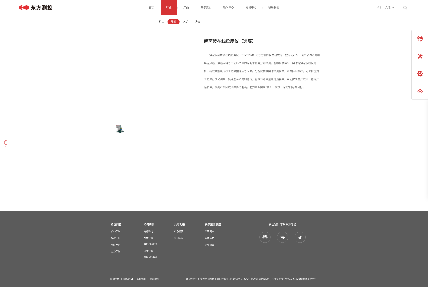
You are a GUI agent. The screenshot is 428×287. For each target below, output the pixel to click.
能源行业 (115, 238)
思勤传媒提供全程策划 (304, 279)
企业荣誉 (209, 245)
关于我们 (206, 7)
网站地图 (154, 279)
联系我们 (273, 7)
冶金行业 (115, 251)
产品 (186, 7)
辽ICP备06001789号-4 (281, 279)
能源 (173, 21)
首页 (151, 7)
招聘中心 (251, 7)
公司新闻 (178, 238)
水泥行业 (115, 245)
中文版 (387, 7)
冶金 (197, 21)
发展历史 (209, 238)
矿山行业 (115, 231)
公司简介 (209, 231)
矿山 (161, 21)
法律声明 (115, 279)
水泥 (185, 21)
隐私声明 (128, 279)
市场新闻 (178, 231)
